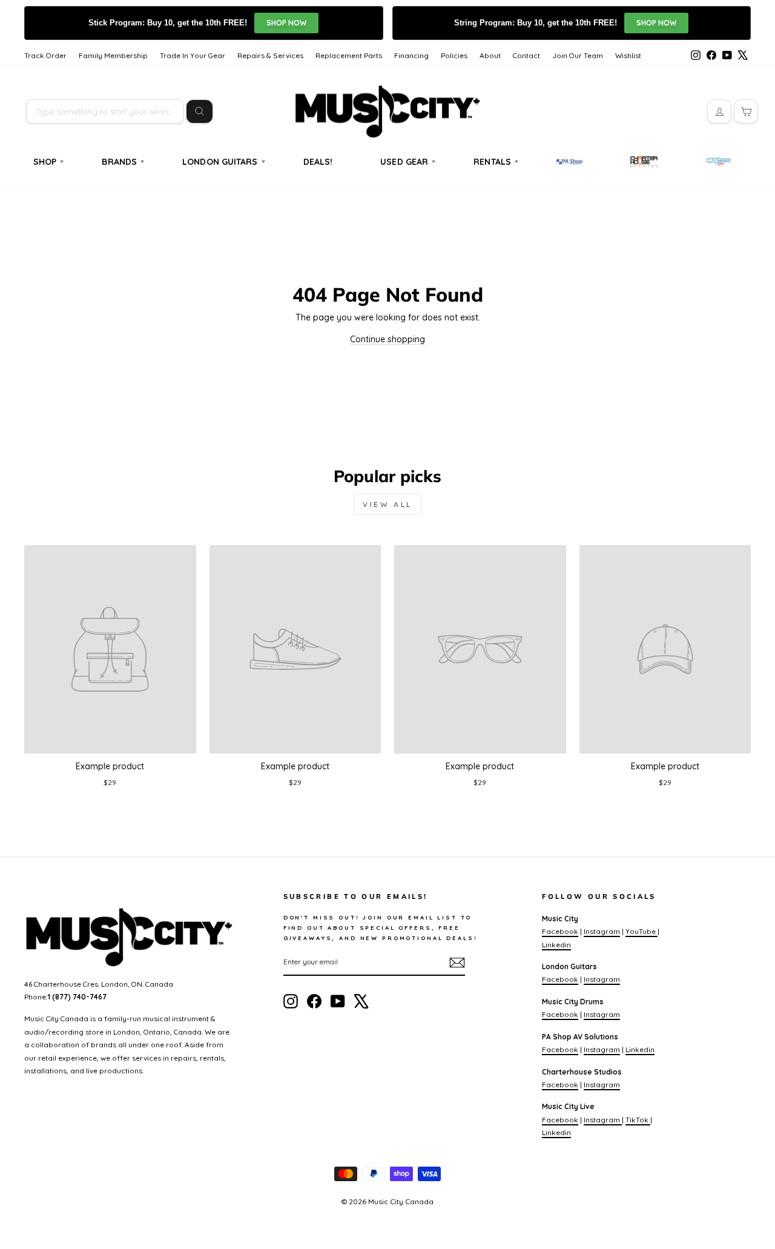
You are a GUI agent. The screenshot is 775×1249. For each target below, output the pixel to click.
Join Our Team (577, 55)
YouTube (641, 931)
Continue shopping (387, 339)
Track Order (45, 55)
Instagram (602, 931)
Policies (454, 55)
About (490, 55)
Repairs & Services (270, 55)
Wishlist (628, 55)
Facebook (560, 931)
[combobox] (104, 111)
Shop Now (286, 22)
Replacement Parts (348, 55)
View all (387, 504)
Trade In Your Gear (192, 55)
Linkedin (556, 944)
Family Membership (113, 55)
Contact (526, 55)
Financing (411, 55)
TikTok (637, 1119)
